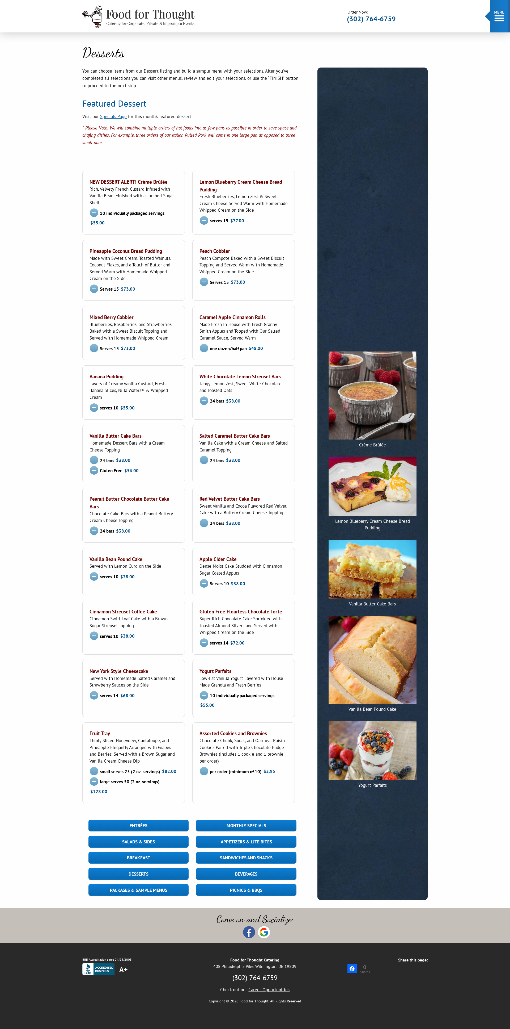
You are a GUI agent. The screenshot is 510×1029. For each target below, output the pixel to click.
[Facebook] (352, 968)
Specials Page (113, 116)
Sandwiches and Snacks (246, 858)
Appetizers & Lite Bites (246, 842)
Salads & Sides (138, 842)
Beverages (246, 874)
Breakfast (138, 858)
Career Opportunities (269, 990)
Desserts (138, 874)
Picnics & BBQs (246, 890)
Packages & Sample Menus (138, 890)
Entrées (138, 826)
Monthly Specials (246, 826)
